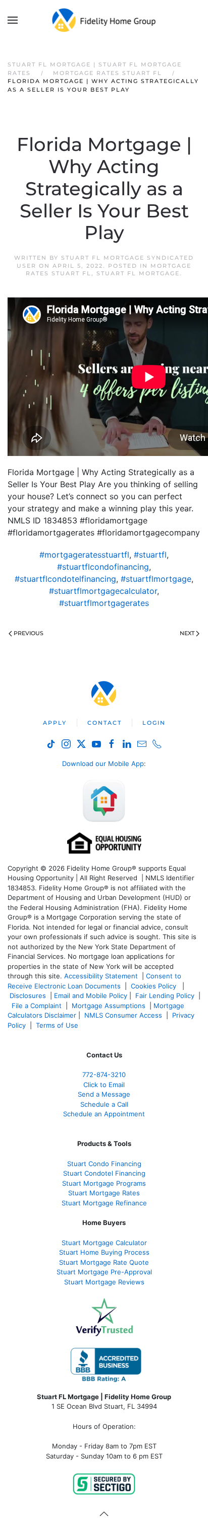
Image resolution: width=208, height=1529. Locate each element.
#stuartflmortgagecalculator (103, 591)
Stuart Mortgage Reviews (104, 1282)
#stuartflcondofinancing (103, 567)
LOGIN (154, 722)
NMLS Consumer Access (123, 1015)
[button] (13, 20)
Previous (28, 633)
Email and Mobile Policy (90, 995)
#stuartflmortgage (156, 579)
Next (187, 633)
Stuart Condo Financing (104, 1164)
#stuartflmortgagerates (104, 603)
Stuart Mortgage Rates (104, 1193)
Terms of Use (58, 1025)
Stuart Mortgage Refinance (104, 1203)
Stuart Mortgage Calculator (104, 1243)
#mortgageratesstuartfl (84, 555)
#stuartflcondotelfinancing (65, 579)
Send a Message (104, 1094)
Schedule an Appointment (104, 1114)
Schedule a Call (104, 1104)
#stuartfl (150, 555)
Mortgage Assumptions (108, 1006)
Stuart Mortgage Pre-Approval (104, 1272)
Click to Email (104, 1085)
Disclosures (28, 995)
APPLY (55, 722)
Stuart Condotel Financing (104, 1173)
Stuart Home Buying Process (104, 1252)
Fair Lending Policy (164, 995)
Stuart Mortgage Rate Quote (104, 1262)
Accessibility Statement (101, 976)
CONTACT (104, 722)
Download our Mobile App (103, 763)
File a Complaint (38, 1006)
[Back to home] (104, 20)
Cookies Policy (154, 986)
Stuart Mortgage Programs (104, 1183)
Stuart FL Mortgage (138, 273)
